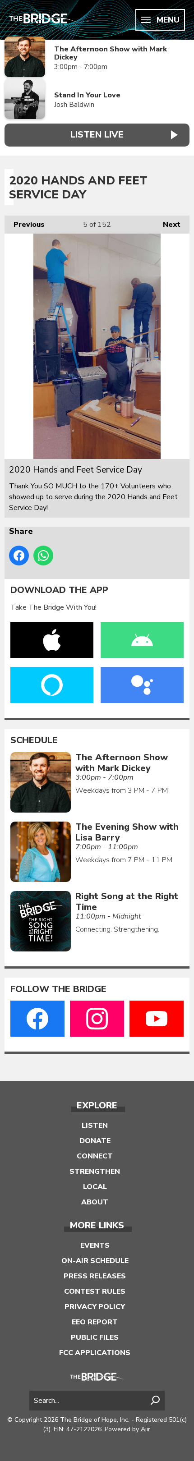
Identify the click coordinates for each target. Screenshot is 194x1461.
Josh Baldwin (74, 105)
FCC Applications (94, 1353)
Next (167, 225)
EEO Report (95, 1322)
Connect (95, 1156)
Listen (95, 1125)
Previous (25, 225)
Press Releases (95, 1276)
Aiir (145, 1429)
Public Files (95, 1337)
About (94, 1202)
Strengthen (94, 1171)
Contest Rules (94, 1291)
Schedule (34, 740)
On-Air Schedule (95, 1261)
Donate (95, 1141)
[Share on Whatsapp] (43, 555)
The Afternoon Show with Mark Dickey (110, 53)
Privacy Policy (95, 1307)
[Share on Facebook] (19, 555)
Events (95, 1245)
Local (95, 1187)
